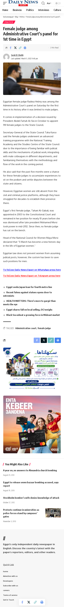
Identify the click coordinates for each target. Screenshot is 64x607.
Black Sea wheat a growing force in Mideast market (33, 314)
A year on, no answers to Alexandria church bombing (30, 470)
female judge (44, 328)
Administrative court (25, 328)
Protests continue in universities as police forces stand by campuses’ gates (21, 513)
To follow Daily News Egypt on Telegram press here (31, 275)
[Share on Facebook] (10, 47)
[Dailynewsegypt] (23, 3)
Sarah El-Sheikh (17, 55)
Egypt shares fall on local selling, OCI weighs (29, 309)
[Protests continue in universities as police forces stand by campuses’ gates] (53, 513)
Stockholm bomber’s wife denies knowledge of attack (31, 497)
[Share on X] (15, 47)
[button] (5, 3)
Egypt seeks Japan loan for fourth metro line (29, 287)
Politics (9, 22)
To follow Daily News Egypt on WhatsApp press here (32, 269)
